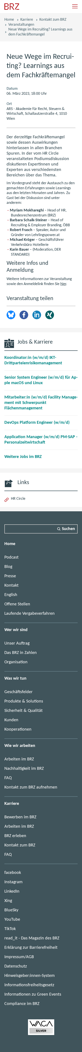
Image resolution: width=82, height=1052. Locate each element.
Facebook (23, 315)
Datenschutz (15, 966)
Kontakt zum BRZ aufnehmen (30, 787)
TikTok (10, 929)
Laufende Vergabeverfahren (29, 613)
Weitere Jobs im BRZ (23, 457)
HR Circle (18, 499)
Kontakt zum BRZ (52, 20)
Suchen (68, 529)
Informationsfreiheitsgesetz (29, 985)
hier (63, 284)
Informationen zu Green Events (32, 994)
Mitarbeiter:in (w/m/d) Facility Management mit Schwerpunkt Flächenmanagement (41, 402)
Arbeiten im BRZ (19, 759)
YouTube (12, 919)
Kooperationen (17, 729)
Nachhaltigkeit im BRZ (24, 769)
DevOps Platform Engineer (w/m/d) (37, 422)
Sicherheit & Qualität (23, 711)
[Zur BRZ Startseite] (11, 8)
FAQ (8, 778)
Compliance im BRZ (21, 1004)
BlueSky (11, 910)
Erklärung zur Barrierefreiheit (31, 948)
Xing (49, 315)
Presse (10, 576)
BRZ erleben (15, 836)
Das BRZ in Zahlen (20, 653)
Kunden (11, 720)
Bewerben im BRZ (20, 817)
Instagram (13, 882)
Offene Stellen (17, 604)
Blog (8, 567)
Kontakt (11, 585)
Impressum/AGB (19, 957)
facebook (12, 873)
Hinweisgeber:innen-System (29, 976)
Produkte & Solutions (23, 701)
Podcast (11, 557)
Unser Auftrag (17, 643)
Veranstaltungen (21, 25)
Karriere (26, 20)
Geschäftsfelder (18, 692)
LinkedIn (36, 315)
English (10, 595)
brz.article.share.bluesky (11, 315)
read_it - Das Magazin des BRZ (31, 938)
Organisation (16, 662)
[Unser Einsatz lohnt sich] (41, 1034)
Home (9, 20)
